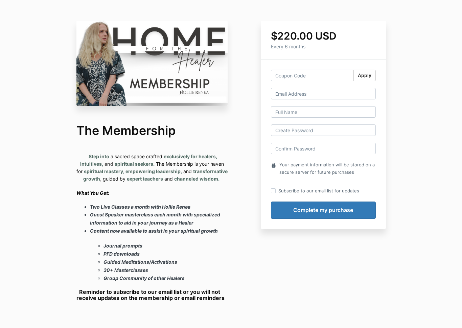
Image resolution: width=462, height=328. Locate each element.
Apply (364, 75)
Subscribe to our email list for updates (318, 190)
